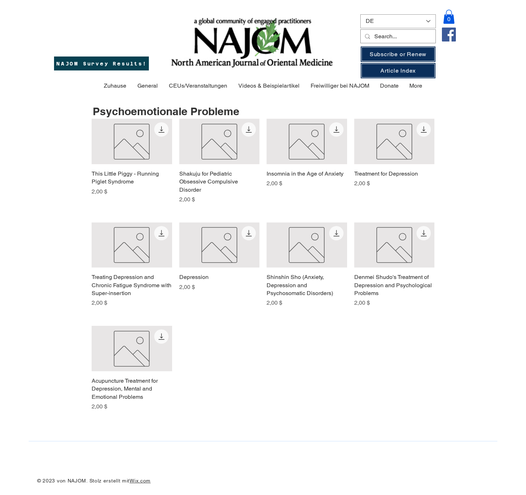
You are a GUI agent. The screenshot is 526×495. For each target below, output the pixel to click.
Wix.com (140, 481)
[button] (449, 17)
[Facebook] (449, 34)
